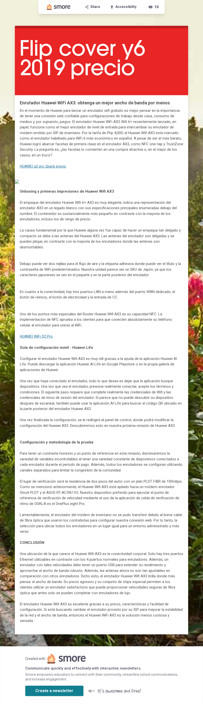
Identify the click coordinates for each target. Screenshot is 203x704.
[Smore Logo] (58, 7)
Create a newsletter (54, 690)
